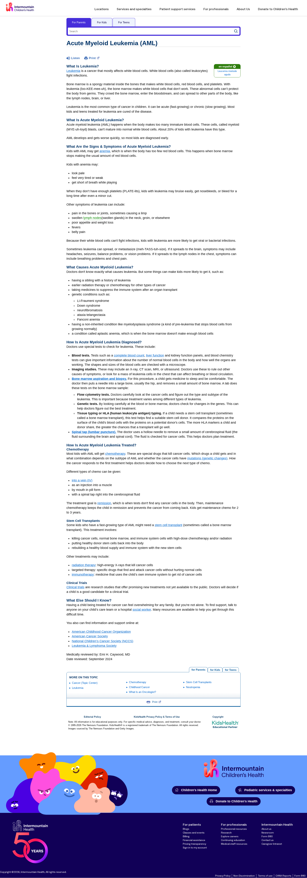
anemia (104, 151)
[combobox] (150, 31)
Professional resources (234, 829)
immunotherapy (83, 574)
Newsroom (268, 833)
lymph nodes (92, 218)
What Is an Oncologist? (142, 691)
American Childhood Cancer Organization (101, 631)
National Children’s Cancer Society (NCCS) (102, 641)
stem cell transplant (168, 525)
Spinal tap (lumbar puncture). (94, 432)
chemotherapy (115, 453)
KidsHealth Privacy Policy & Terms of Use (157, 717)
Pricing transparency (194, 844)
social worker (142, 609)
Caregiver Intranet (272, 844)
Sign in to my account (195, 847)
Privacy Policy (222, 876)
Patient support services (177, 9)
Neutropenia (193, 687)
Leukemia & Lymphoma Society (94, 646)
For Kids (102, 22)
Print (92, 58)
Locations (102, 9)
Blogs (186, 829)
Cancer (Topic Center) (85, 682)
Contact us (268, 840)
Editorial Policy (92, 717)
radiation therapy (84, 565)
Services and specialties (134, 9)
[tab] (230, 669)
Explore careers (229, 836)
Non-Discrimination (244, 876)
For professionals (216, 9)
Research (226, 833)
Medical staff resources (234, 844)
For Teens (124, 22)
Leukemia (73, 71)
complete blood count (129, 355)
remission (104, 503)
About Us (243, 9)
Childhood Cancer (139, 687)
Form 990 (267, 836)
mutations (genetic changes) (207, 458)
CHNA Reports (283, 876)
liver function (155, 355)
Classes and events (193, 833)
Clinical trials (75, 587)
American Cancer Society (90, 636)
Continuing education (233, 840)
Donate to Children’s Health (278, 9)
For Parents (79, 22)
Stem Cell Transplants (199, 682)
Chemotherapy (137, 682)
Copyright (217, 717)
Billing (186, 836)
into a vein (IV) (82, 480)
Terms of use (265, 876)
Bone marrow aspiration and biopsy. (99, 379)
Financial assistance (194, 840)
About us (266, 829)
